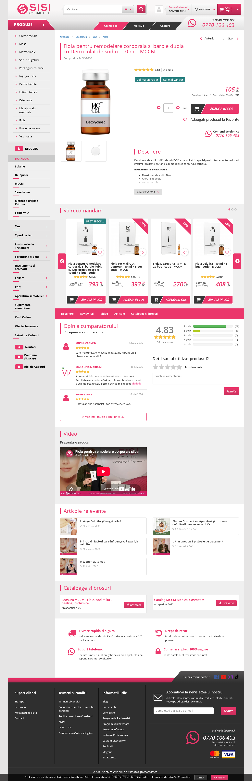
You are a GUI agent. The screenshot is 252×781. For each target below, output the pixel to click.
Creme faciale (28, 36)
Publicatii (108, 746)
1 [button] (229, 209)
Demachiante (28, 84)
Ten (17, 226)
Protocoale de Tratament (24, 246)
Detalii (200, 777)
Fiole (22, 120)
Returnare (21, 707)
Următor (228, 38)
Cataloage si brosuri (144, 314)
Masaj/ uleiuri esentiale (28, 110)
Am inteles (219, 777)
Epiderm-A (22, 213)
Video (104, 314)
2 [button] (232, 209)
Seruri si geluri (29, 60)
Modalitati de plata (26, 712)
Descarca (135, 605)
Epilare (19, 278)
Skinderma (22, 192)
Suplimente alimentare (23, 306)
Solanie (20, 166)
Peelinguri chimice (31, 68)
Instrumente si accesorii (25, 267)
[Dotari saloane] (34, 8)
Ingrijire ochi (27, 76)
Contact (19, 718)
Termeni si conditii (69, 701)
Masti (23, 44)
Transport (20, 701)
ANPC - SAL (65, 727)
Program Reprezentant (116, 724)
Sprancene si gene (27, 257)
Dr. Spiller (21, 175)
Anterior (210, 38)
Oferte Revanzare (26, 326)
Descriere (67, 314)
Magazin (107, 752)
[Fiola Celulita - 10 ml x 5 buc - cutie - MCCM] (213, 260)
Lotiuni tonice (28, 92)
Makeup (139, 25)
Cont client (109, 712)
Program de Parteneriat (116, 718)
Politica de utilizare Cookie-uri (76, 716)
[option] (86, 261)
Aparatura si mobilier (29, 296)
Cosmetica (111, 25)
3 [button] (235, 209)
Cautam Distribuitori (114, 740)
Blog (105, 701)
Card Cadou (23, 317)
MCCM (19, 183)
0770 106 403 (219, 737)
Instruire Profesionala (115, 735)
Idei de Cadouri (34, 367)
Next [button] (237, 261)
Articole (119, 314)
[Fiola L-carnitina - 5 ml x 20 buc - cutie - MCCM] (171, 260)
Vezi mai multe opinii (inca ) (104, 417)
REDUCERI (31, 148)
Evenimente (110, 707)
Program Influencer (114, 729)
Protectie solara (29, 128)
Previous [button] (62, 261)
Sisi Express (109, 757)
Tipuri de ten (23, 235)
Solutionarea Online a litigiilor (76, 733)
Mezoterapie (27, 52)
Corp (18, 287)
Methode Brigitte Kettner (26, 202)
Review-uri (87, 314)
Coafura (165, 25)
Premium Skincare (30, 356)
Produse (64, 36)
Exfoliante (25, 100)
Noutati (30, 347)
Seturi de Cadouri (27, 335)
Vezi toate (25, 136)
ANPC (62, 722)
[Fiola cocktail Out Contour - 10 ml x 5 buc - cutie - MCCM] (128, 260)
